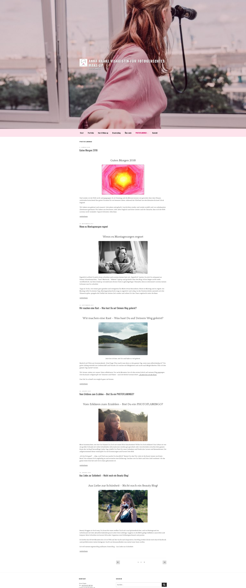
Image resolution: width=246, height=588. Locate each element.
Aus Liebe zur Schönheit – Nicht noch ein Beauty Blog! (104, 475)
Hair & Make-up (103, 133)
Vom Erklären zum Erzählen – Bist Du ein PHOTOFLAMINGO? (106, 394)
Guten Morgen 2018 (88, 150)
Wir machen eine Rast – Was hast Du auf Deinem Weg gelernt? (108, 308)
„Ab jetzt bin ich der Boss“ (148, 375)
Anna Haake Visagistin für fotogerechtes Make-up (127, 63)
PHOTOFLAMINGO (141, 133)
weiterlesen (84, 216)
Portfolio (91, 133)
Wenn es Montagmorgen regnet (93, 226)
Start (82, 133)
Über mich (128, 133)
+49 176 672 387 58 (87, 585)
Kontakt (155, 133)
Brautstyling (116, 133)
